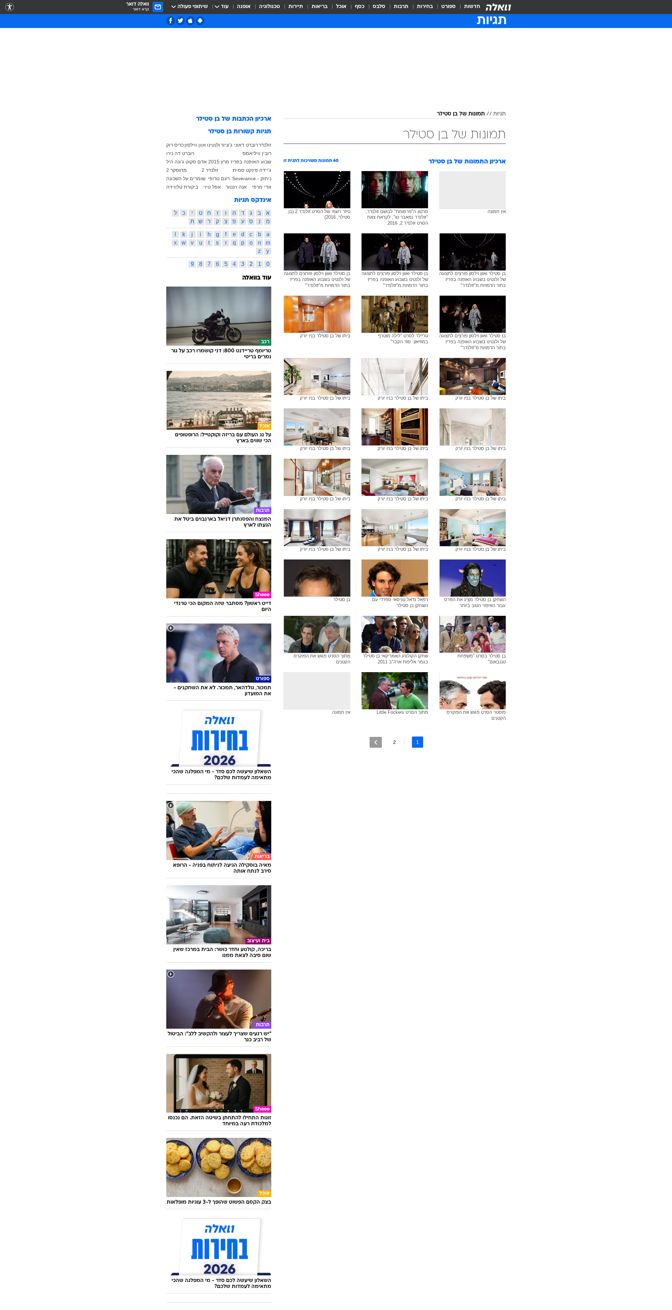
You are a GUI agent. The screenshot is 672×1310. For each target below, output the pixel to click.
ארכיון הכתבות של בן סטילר (233, 119)
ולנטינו (213, 145)
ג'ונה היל (175, 161)
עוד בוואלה (256, 278)
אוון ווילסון (195, 145)
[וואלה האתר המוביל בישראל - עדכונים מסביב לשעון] (498, 6)
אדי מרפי (261, 187)
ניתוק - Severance (251, 178)
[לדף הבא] (376, 742)
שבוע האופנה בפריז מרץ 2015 (239, 161)
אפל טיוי (212, 187)
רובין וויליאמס (257, 153)
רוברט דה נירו (180, 153)
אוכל (341, 6)
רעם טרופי (219, 178)
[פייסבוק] (170, 20)
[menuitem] (468, 7)
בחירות (425, 6)
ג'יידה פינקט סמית (252, 170)
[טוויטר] (180, 20)
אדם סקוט (196, 161)
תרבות (401, 6)
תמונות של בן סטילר (461, 114)
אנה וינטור (236, 187)
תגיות (499, 114)
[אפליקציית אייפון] (190, 20)
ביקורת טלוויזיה (182, 187)
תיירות (295, 6)
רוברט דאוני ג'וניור (239, 145)
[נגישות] (9, 7)
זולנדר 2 (210, 170)
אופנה (244, 6)
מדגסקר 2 (176, 170)
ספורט (448, 6)
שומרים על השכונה (185, 178)
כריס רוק (175, 145)
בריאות (320, 6)
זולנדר (265, 145)
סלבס (379, 6)
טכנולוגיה (269, 6)
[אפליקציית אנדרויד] (200, 20)
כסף (359, 6)
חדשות (472, 6)
